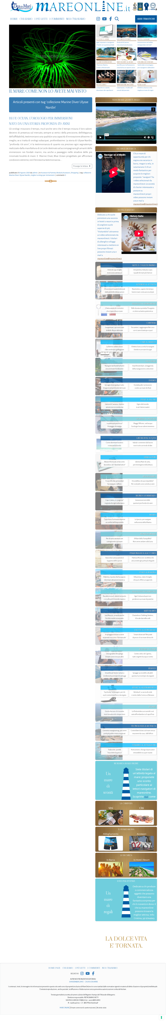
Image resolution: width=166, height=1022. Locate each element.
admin (35, 172)
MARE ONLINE (64, 1015)
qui (146, 796)
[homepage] (83, 6)
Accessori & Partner (48, 172)
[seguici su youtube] (104, 19)
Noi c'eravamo (75, 19)
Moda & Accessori (63, 172)
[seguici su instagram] (98, 19)
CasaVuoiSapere (91, 989)
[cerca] (116, 19)
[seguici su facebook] (110, 19)
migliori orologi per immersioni (43, 175)
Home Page (54, 975)
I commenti (56, 19)
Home (14, 19)
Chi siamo (26, 19)
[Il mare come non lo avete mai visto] (52, 56)
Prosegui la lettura (80, 166)
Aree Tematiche (146, 18)
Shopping (74, 172)
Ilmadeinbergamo (76, 989)
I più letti (40, 19)
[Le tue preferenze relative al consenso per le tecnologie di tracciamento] (161, 1017)
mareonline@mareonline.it (145, 204)
